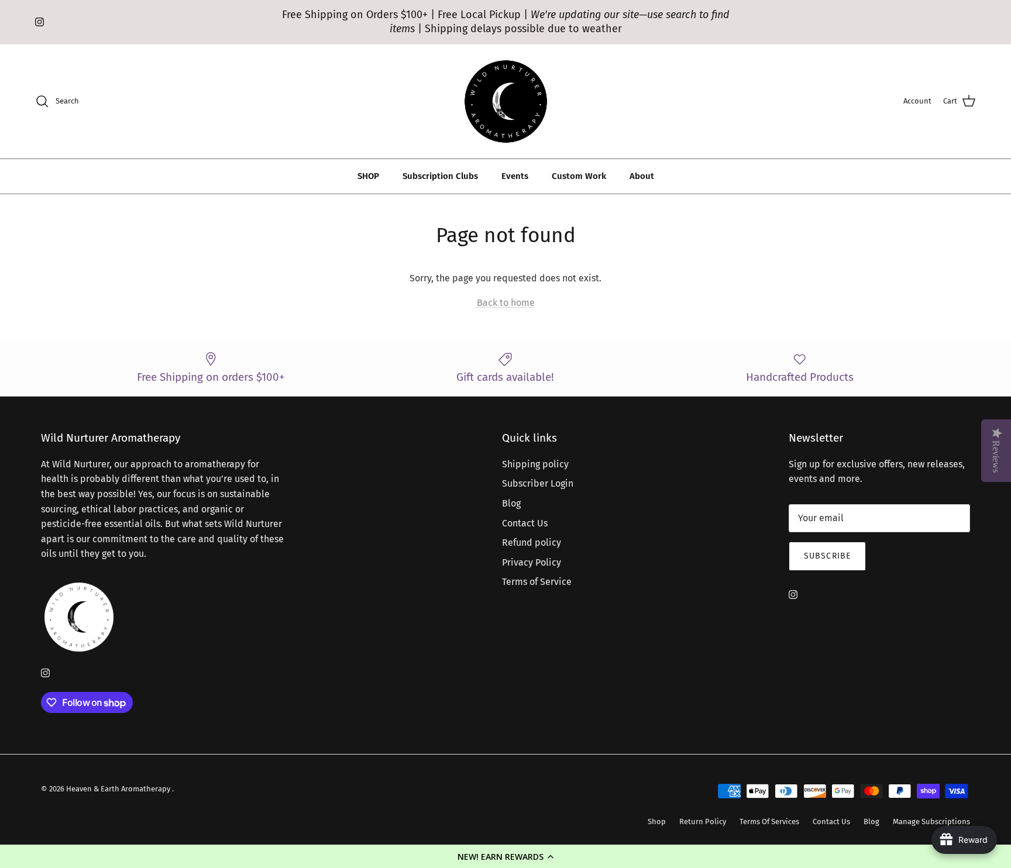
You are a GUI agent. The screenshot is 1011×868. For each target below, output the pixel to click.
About (642, 176)
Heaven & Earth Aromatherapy (119, 788)
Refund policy (531, 542)
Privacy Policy (531, 562)
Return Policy (702, 821)
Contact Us (525, 523)
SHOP (368, 176)
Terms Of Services (769, 821)
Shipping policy (535, 464)
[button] (505, 856)
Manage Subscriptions (931, 821)
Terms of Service (537, 581)
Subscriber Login (537, 483)
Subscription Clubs (440, 176)
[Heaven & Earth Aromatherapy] (505, 101)
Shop (657, 821)
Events (514, 176)
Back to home (506, 302)
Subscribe (827, 556)
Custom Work (579, 176)
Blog (511, 503)
